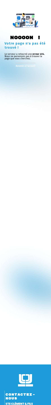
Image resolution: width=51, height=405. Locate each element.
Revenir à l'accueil (25, 66)
